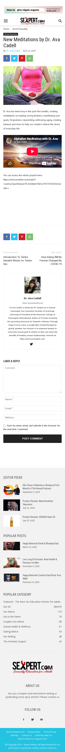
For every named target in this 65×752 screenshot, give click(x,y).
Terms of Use (50, 731)
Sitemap (14, 735)
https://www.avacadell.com (32, 303)
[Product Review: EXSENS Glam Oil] (11, 521)
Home (6, 28)
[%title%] (33, 9)
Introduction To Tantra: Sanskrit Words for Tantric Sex (17, 261)
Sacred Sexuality (20, 28)
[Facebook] (23, 719)
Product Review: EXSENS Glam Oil (39, 516)
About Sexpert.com (15, 731)
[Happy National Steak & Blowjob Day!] (11, 546)
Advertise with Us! (43, 735)
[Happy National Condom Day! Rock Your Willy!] (11, 578)
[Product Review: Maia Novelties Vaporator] (11, 505)
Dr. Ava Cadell (13, 51)
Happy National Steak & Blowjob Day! (40, 543)
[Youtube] (41, 719)
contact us (53, 696)
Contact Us (27, 735)
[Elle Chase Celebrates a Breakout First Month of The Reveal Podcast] (11, 489)
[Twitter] (32, 344)
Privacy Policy (34, 731)
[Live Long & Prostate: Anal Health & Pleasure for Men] (11, 563)
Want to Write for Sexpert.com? (32, 738)
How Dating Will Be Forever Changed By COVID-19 (51, 261)
